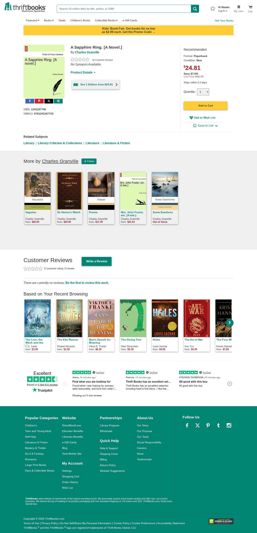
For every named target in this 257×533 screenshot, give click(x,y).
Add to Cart (205, 105)
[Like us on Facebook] (187, 425)
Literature (92, 143)
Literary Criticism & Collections (60, 143)
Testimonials (144, 459)
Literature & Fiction (116, 143)
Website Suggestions (112, 470)
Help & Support (109, 448)
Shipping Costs (109, 453)
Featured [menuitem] (31, 20)
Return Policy (108, 465)
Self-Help (30, 436)
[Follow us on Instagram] (228, 425)
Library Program (109, 425)
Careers (142, 448)
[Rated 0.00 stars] (80, 59)
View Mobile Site (72, 453)
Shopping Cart (70, 476)
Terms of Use (31, 523)
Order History (70, 482)
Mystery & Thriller (35, 448)
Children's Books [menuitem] (80, 20)
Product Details (82, 72)
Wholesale (106, 431)
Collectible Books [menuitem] (105, 20)
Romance (30, 459)
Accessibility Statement (171, 523)
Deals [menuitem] (62, 20)
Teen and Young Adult (38, 431)
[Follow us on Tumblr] (218, 425)
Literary (29, 143)
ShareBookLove (71, 425)
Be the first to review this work (86, 282)
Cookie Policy (122, 523)
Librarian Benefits (72, 436)
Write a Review (96, 261)
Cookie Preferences (143, 523)
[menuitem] (224, 8)
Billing (103, 459)
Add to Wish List (204, 117)
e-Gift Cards (69, 442)
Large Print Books (35, 464)
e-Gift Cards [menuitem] (130, 20)
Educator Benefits (72, 431)
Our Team (143, 436)
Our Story (142, 425)
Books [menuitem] (47, 20)
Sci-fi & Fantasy (34, 453)
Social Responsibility (149, 442)
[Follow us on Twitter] (197, 425)
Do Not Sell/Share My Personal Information (85, 523)
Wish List (67, 487)
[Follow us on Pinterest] (208, 425)
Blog (64, 448)
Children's (31, 425)
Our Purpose (144, 431)
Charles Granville (87, 52)
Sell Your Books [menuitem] (224, 20)
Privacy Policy (50, 523)
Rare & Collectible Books (39, 470)
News (140, 453)
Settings (67, 470)
